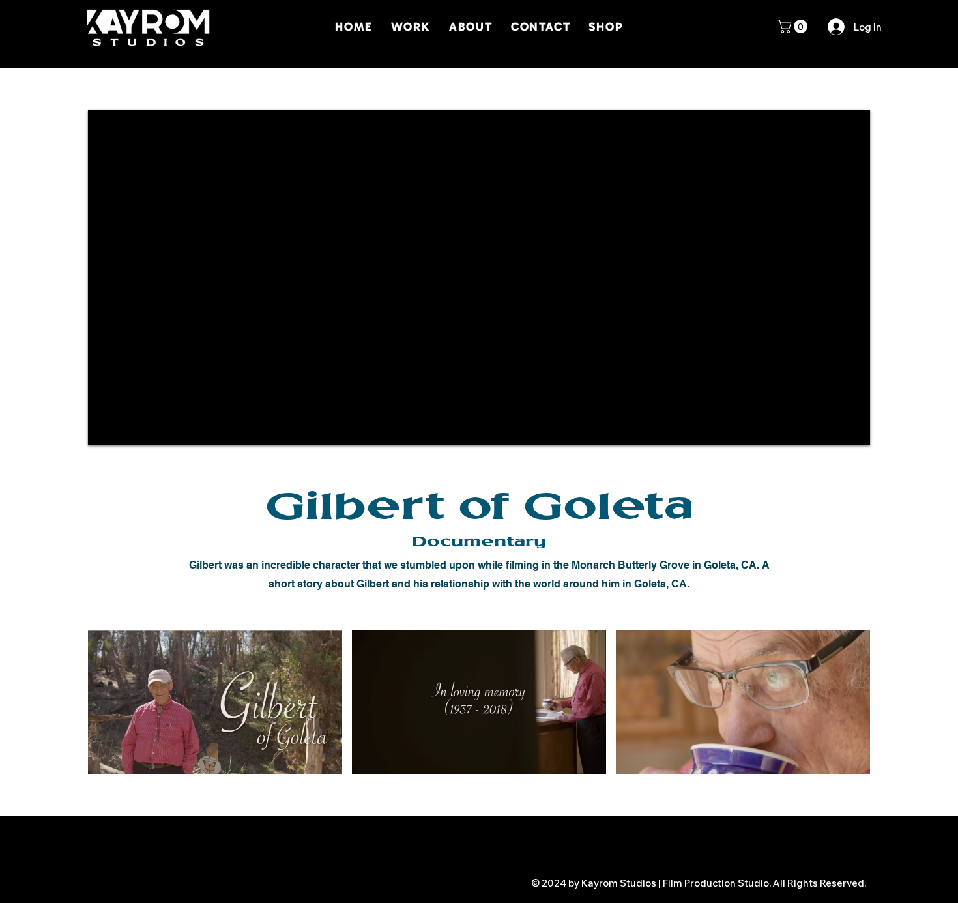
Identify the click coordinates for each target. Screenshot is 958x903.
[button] (794, 26)
